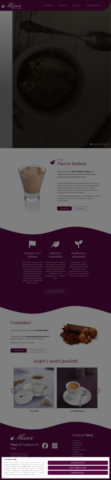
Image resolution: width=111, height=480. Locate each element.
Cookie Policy (27, 466)
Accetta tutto (78, 463)
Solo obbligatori (78, 468)
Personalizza (77, 473)
